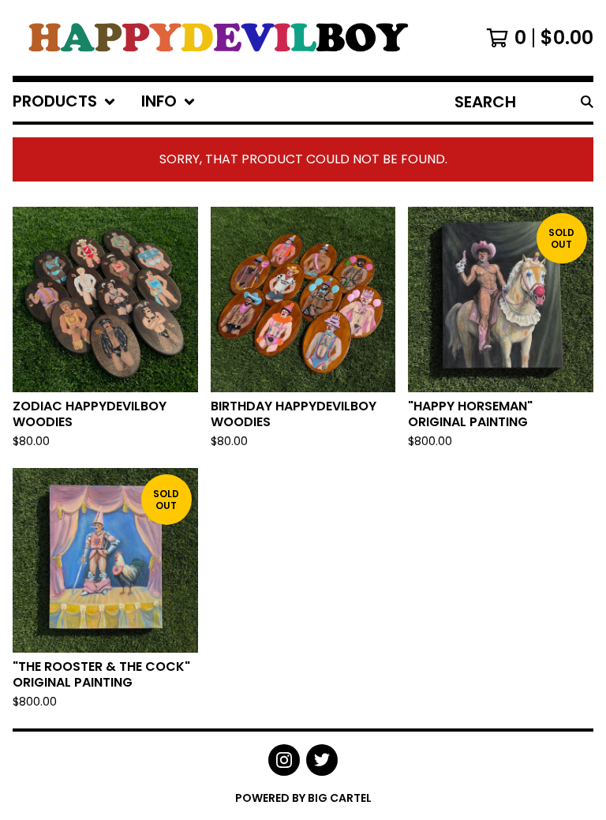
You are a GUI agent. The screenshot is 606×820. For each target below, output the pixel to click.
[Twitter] (322, 760)
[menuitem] (64, 102)
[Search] (587, 102)
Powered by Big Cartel (303, 798)
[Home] (216, 38)
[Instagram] (284, 760)
